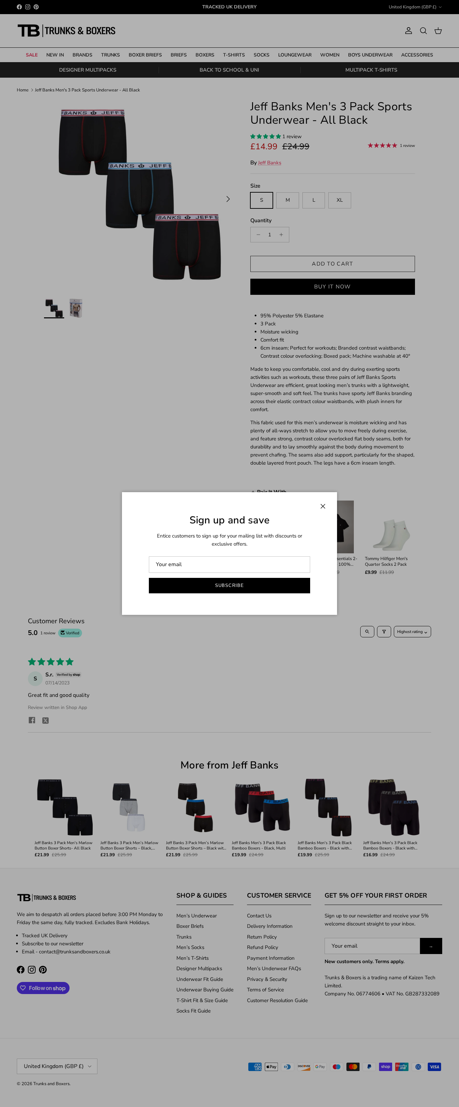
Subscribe (229, 585)
